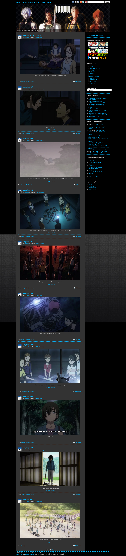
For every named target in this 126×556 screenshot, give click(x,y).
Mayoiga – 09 (28, 138)
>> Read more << (50, 78)
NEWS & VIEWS (94, 80)
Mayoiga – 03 (28, 448)
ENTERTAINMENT (95, 68)
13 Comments (78, 81)
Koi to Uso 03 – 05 (93, 108)
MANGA (92, 73)
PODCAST (93, 81)
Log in (90, 184)
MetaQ (49, 2)
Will (65, 553)
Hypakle (90, 136)
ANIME (38, 37)
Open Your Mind (92, 164)
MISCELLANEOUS (94, 76)
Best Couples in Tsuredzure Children (97, 102)
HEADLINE (92, 71)
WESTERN (93, 83)
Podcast (43, 2)
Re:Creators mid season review (96, 104)
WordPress (36, 553)
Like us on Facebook (95, 35)
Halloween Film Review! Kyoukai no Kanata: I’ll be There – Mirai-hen (98, 133)
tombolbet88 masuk (93, 138)
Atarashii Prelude (92, 175)
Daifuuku (90, 173)
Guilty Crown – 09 (101, 150)
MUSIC (92, 78)
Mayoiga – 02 (28, 499)
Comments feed (92, 187)
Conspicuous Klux (93, 168)
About (18, 2)
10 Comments (78, 133)
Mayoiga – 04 (28, 396)
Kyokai (52, 553)
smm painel (91, 143)
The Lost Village (30, 81)
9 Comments (79, 185)
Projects (36, 2)
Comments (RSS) (29, 554)
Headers (30, 2)
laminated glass (92, 126)
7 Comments (79, 288)
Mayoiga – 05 (28, 345)
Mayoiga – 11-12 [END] (32, 35)
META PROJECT (94, 75)
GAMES (92, 70)
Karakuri (26, 37)
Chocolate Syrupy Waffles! (95, 167)
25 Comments (78, 236)
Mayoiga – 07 (28, 242)
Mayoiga (42, 37)
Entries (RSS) (19, 554)
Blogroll (24, 2)
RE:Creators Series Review (95, 101)
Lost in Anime (91, 161)
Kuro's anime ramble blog (94, 162)
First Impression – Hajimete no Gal (97, 113)
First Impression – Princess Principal (97, 115)
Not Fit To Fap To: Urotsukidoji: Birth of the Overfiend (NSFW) (97, 127)
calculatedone (92, 150)
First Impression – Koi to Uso (95, 116)
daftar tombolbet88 (93, 145)
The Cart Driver (92, 170)
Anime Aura (91, 165)
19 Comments (78, 494)
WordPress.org (92, 189)
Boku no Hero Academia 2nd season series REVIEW (98, 136)
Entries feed (91, 186)
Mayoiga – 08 (28, 190)
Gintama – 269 (99, 124)
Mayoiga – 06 (28, 293)
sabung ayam (91, 131)
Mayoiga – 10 (28, 87)
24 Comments (78, 545)
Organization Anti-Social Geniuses (97, 172)
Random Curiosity (92, 176)
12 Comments (78, 339)
